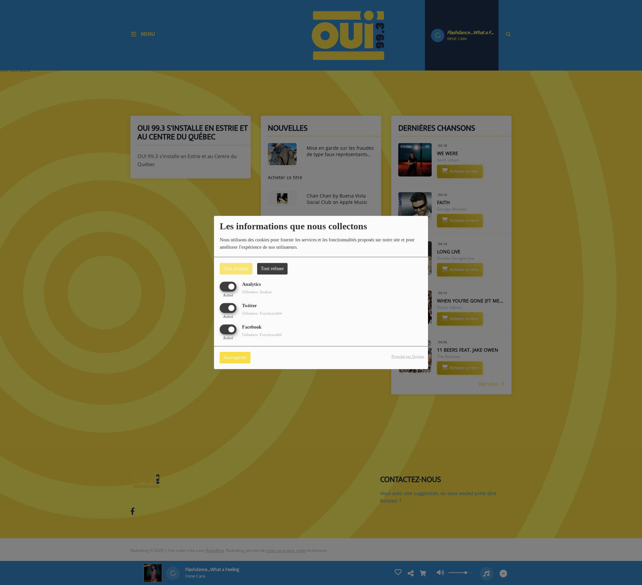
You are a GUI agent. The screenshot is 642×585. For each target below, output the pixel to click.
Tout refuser (272, 268)
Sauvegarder (235, 357)
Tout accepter (236, 268)
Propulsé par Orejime (408, 357)
